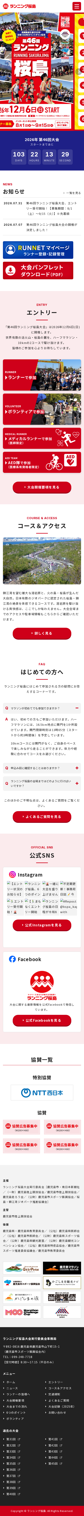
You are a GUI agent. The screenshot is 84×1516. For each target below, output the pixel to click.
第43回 (53, 1451)
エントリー (55, 1382)
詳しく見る (43, 633)
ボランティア (15, 1418)
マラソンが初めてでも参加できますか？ (32, 708)
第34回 (11, 1457)
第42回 (53, 1445)
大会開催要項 (15, 1400)
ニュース (12, 1388)
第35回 (11, 1463)
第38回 (11, 1482)
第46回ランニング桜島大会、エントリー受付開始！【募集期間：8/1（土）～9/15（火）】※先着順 (51, 208)
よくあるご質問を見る (43, 816)
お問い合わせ (57, 1412)
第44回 (53, 1457)
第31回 (11, 1439)
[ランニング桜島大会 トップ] (19, 6)
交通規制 (54, 1394)
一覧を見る (73, 193)
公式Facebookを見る (43, 1020)
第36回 (11, 1469)
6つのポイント (16, 1412)
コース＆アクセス (60, 1388)
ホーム (10, 1382)
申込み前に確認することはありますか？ (32, 768)
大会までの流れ (16, 1406)
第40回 (11, 1494)
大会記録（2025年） (62, 1406)
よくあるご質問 (58, 1400)
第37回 (11, 1476)
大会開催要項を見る (43, 487)
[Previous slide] (5, 71)
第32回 (11, 1445)
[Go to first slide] (78, 71)
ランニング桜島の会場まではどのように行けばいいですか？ (38, 783)
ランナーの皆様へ (18, 1394)
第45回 (53, 1463)
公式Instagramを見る (43, 924)
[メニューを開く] (76, 6)
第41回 (53, 1439)
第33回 (11, 1451)
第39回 (11, 1488)
